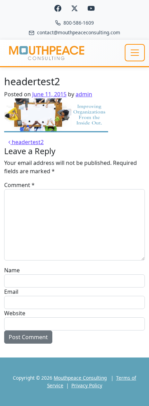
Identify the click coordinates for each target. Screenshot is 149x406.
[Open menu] (135, 52)
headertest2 (27, 142)
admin (84, 94)
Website (14, 313)
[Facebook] (57, 8)
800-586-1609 (78, 22)
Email (11, 291)
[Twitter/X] (74, 8)
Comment (19, 185)
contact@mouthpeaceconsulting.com (78, 32)
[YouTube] (91, 8)
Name (12, 270)
